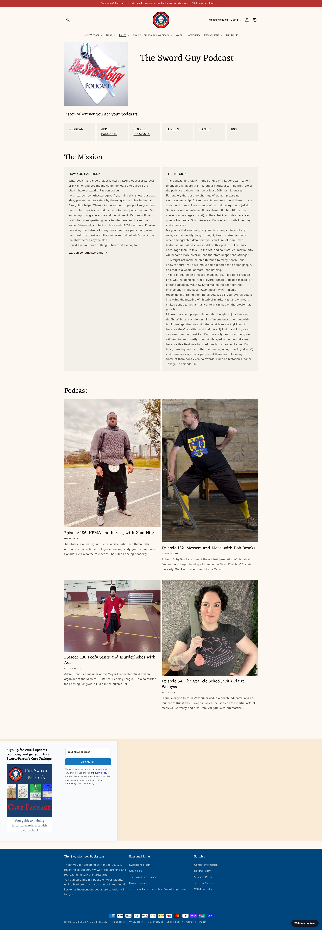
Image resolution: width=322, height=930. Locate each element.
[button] (68, 20)
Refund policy (118, 922)
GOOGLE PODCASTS (141, 131)
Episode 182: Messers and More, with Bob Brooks (209, 548)
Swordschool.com (139, 864)
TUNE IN (172, 129)
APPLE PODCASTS (109, 131)
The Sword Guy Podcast (143, 877)
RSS (234, 129)
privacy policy (100, 773)
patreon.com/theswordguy (93, 195)
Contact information (196, 922)
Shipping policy (175, 922)
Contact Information (206, 864)
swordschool (79, 922)
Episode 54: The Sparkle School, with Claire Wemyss (203, 684)
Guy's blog (135, 871)
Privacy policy (135, 922)
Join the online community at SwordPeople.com (157, 889)
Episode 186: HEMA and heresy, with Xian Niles (110, 533)
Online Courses (138, 883)
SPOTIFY (205, 129)
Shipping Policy (203, 877)
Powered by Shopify (97, 922)
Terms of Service (204, 883)
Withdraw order (203, 889)
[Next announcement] (256, 3)
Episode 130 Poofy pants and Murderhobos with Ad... (110, 660)
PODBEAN (76, 129)
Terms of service (154, 922)
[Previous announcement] (65, 3)
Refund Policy (202, 871)
